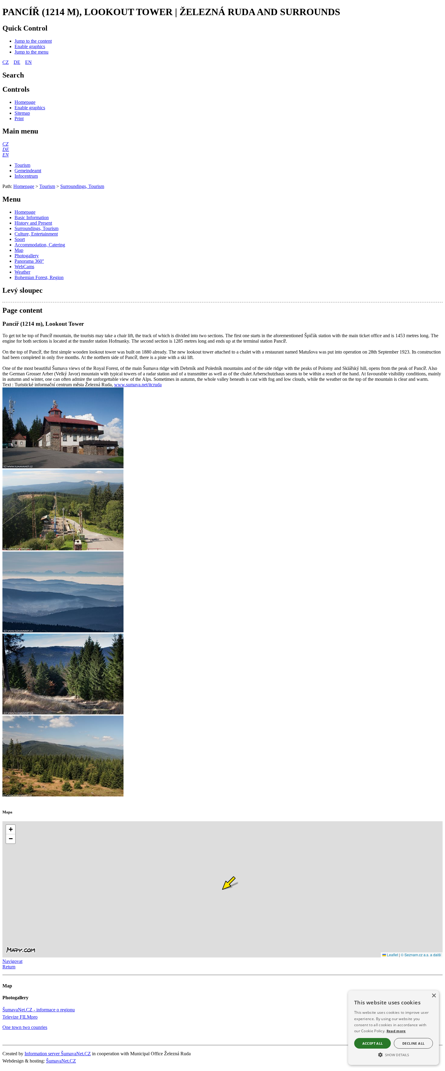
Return (8, 966)
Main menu (20, 131)
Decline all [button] (413, 1043)
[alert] (393, 1027)
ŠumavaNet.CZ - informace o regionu (38, 1009)
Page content (22, 310)
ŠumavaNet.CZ (61, 1060)
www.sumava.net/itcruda (138, 384)
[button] (393, 1054)
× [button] (433, 996)
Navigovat (12, 961)
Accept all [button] (372, 1043)
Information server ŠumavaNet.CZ (58, 1053)
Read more (396, 1031)
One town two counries (24, 1027)
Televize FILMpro (20, 1017)
